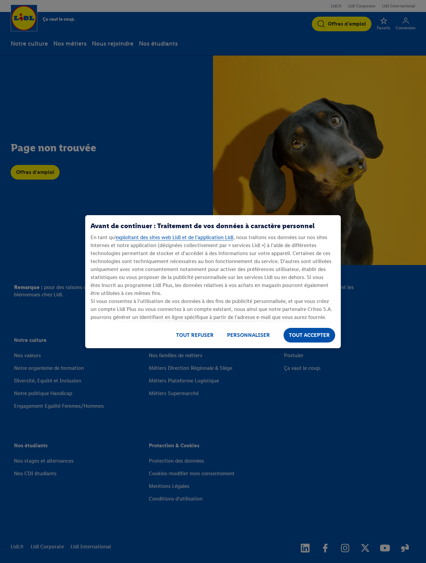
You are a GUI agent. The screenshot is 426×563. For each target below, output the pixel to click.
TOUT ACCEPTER (309, 335)
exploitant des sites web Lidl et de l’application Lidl (174, 237)
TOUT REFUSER (195, 335)
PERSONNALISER (248, 335)
